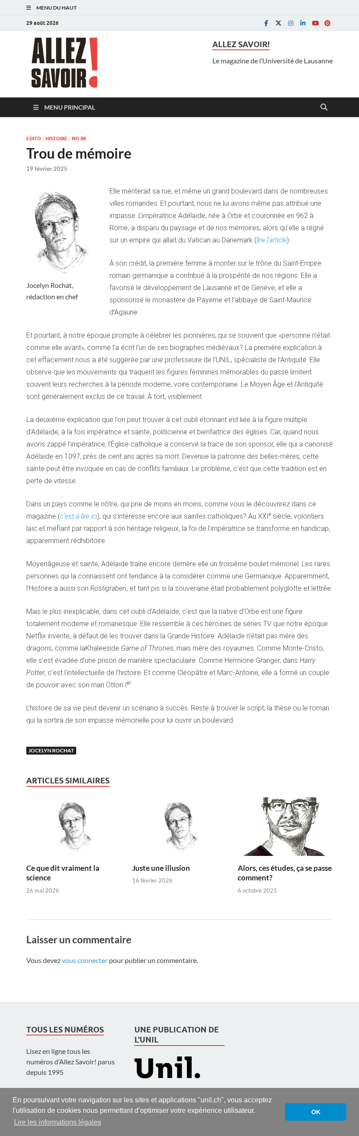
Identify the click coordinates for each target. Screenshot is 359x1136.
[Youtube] (315, 23)
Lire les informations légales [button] (57, 1122)
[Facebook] (266, 23)
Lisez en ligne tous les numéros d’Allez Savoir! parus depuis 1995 (70, 1061)
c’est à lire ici (78, 516)
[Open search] (324, 107)
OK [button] (315, 1111)
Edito (33, 138)
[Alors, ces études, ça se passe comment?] (285, 829)
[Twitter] (278, 23)
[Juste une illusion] (179, 829)
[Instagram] (290, 23)
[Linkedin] (303, 23)
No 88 (79, 138)
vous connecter (85, 960)
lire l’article (272, 240)
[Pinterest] (327, 23)
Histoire (56, 138)
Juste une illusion (161, 868)
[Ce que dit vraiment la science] (73, 829)
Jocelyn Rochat (51, 750)
